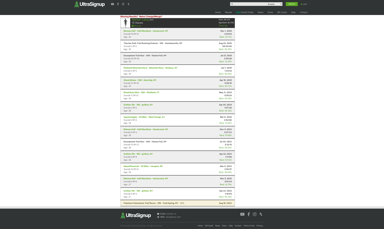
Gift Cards (282, 12)
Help (293, 12)
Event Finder (245, 12)
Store (270, 12)
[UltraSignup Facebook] (118, 3)
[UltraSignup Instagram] (123, 3)
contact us (171, 214)
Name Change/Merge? (150, 16)
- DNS (154, 203)
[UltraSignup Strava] (128, 3)
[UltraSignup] (89, 4)
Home (218, 12)
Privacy (260, 226)
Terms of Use (249, 226)
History (222, 25)
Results (228, 12)
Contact (304, 12)
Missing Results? (129, 16)
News (260, 12)
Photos (137, 26)
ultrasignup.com (173, 217)
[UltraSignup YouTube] (113, 3)
